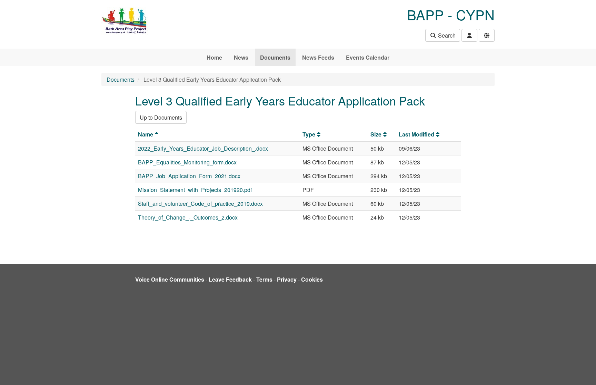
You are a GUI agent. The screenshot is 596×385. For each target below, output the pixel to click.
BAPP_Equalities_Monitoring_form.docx (187, 162)
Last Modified (416, 134)
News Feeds (318, 57)
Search (446, 35)
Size (375, 134)
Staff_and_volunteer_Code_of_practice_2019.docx (200, 203)
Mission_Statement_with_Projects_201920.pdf (195, 190)
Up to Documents (161, 117)
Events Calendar (367, 57)
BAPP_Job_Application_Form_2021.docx (189, 176)
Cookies (312, 279)
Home (214, 57)
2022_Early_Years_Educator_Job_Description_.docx (203, 148)
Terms (264, 279)
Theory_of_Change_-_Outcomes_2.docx (188, 217)
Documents (275, 57)
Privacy (287, 279)
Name (145, 134)
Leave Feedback (230, 279)
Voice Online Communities (169, 279)
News (241, 57)
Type (308, 134)
